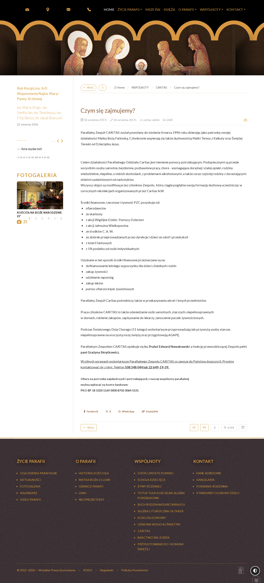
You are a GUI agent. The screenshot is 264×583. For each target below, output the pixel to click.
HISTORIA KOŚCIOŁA (94, 473)
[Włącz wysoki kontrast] (255, 571)
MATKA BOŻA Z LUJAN (94, 479)
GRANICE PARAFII (91, 486)
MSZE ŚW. (152, 9)
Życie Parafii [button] (129, 9)
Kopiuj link (152, 411)
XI (45, 157)
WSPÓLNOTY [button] (210, 9)
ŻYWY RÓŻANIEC (150, 486)
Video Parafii (30, 499)
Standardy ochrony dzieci (217, 493)
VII (32, 157)
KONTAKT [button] (234, 9)
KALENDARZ (28, 493)
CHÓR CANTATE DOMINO (155, 473)
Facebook (92, 411)
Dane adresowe (208, 473)
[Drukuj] (194, 427)
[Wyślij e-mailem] (204, 427)
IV (24, 157)
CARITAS (161, 87)
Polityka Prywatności (134, 570)
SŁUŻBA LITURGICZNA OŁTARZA (161, 511)
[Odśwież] (103, 88)
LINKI (82, 493)
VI (29, 157)
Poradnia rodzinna (212, 486)
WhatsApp (128, 411)
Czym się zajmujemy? (186, 87)
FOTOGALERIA (30, 486)
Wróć (90, 87)
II (19, 157)
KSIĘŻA (169, 9)
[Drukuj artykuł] (245, 120)
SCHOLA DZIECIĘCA (151, 479)
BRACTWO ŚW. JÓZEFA (154, 537)
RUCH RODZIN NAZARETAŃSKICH (161, 504)
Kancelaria (205, 479)
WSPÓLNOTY (140, 87)
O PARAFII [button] (186, 9)
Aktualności (30, 479)
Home (121, 87)
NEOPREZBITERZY (91, 499)
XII (48, 157)
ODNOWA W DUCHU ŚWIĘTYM (159, 524)
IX (40, 157)
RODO (87, 570)
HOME (109, 9)
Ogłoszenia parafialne (38, 473)
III (21, 157)
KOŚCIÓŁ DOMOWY (152, 517)
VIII (36, 157)
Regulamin (106, 570)
